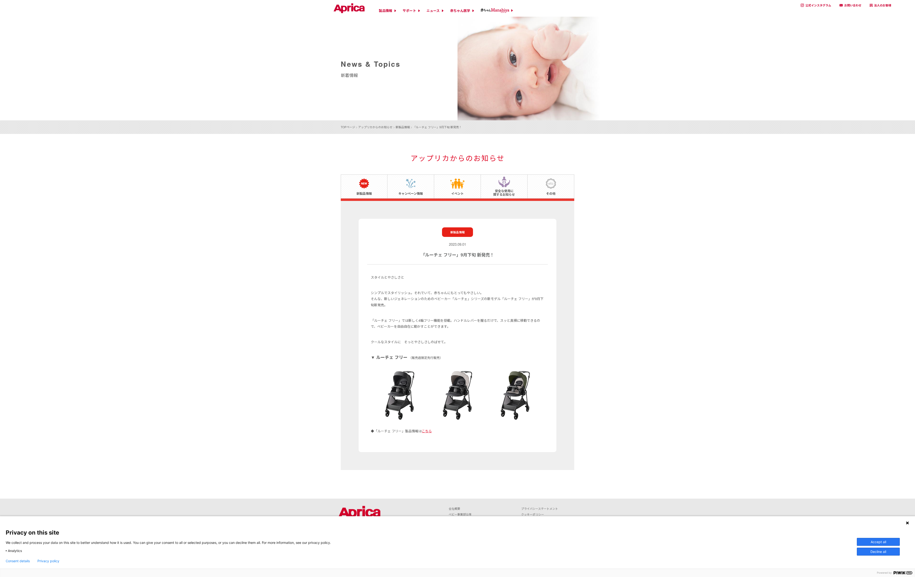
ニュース (433, 10)
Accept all (878, 542)
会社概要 (454, 508)
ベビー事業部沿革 (460, 514)
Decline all (878, 552)
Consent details (18, 561)
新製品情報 (403, 127)
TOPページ (348, 127)
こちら (427, 431)
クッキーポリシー (532, 514)
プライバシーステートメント (539, 508)
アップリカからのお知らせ (375, 127)
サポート (409, 10)
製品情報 (385, 10)
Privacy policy (48, 561)
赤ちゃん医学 (460, 10)
